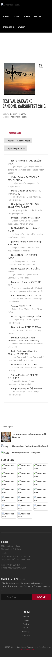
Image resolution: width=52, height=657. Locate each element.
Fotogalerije (8, 27)
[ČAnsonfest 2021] (9, 474)
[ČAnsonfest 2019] (41, 474)
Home (26, 616)
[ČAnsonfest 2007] (41, 507)
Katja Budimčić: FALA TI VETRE (26, 295)
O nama (6, 16)
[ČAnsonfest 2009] (9, 507)
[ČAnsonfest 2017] (25, 483)
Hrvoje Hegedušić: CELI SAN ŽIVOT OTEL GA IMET (23, 206)
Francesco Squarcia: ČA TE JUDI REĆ (25, 284)
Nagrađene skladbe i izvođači (19, 140)
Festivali (16, 16)
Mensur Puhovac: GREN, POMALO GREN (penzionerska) (23, 339)
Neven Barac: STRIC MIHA (24, 364)
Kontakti (21, 27)
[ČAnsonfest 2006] (9, 515)
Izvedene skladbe (14, 132)
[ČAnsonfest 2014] (25, 491)
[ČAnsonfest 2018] (9, 483)
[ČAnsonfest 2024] (9, 466)
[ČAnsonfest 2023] (25, 466)
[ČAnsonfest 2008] (25, 507)
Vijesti (27, 16)
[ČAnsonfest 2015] (9, 491)
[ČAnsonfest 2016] (41, 483)
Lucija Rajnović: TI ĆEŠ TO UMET (27, 388)
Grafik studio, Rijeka (27, 649)
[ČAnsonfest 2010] (41, 499)
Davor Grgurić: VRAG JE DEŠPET (27, 316)
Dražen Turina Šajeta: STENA (25, 217)
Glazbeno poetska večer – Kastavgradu (26, 452)
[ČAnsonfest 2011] (25, 499)
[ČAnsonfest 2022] (41, 466)
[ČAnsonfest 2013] (41, 491)
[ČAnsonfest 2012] (9, 499)
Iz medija (37, 16)
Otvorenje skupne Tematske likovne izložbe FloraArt (30, 446)
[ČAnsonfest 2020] (25, 474)
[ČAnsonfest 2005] (25, 515)
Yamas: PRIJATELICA (21, 306)
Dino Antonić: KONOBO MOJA (26, 327)
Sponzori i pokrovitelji (16, 148)
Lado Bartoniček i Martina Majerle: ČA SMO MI (22, 353)
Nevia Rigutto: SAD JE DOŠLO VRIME (24, 270)
